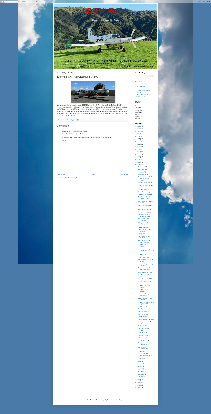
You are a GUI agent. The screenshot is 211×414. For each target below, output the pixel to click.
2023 (138, 134)
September (141, 174)
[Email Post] (78, 120)
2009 (138, 382)
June (140, 364)
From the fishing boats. (145, 209)
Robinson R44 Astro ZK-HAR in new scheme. (145, 354)
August (140, 358)
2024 (138, 131)
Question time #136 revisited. (144, 290)
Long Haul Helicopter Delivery (144, 230)
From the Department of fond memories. (145, 241)
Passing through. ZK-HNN (146, 319)
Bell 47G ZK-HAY (143, 314)
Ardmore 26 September (145, 212)
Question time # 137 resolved (144, 245)
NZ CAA (138, 88)
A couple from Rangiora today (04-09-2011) (145, 343)
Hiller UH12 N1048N (144, 257)
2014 (138, 157)
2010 (138, 380)
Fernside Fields (142, 333)
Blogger (121, 400)
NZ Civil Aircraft (105, 10)
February (141, 374)
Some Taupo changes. (145, 192)
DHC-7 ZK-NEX (142, 326)
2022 (138, 136)
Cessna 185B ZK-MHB (145, 272)
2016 (138, 152)
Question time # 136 (144, 309)
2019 (138, 144)
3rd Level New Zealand (143, 84)
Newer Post (61, 174)
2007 (138, 387)
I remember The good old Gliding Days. (145, 294)
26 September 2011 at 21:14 (79, 131)
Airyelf (109, 400)
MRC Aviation (140, 86)
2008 (138, 385)
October (140, 172)
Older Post (124, 174)
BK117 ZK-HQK (142, 338)
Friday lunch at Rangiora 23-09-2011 (145, 223)
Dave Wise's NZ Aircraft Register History (143, 91)
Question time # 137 (144, 254)
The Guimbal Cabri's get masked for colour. (145, 197)
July (139, 361)
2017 (138, 149)
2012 (138, 162)
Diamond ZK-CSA (143, 340)
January (141, 377)
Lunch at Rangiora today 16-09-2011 (145, 264)
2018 (138, 146)
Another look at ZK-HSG (145, 189)
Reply (64, 140)
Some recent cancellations (143, 347)
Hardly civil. (141, 234)
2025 (138, 128)
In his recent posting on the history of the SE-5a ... (146, 250)
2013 (138, 159)
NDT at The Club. (143, 227)
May (139, 366)
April (139, 369)
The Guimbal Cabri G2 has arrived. (145, 219)
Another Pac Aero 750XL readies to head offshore (145, 178)
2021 (138, 139)
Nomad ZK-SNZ (143, 306)
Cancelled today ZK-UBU (145, 194)
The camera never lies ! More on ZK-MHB (145, 268)
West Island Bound (143, 311)
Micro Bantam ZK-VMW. (145, 279)
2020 (138, 141)
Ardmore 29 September (145, 182)
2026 (138, 126)
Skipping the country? (144, 335)
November (141, 169)
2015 (138, 154)
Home (93, 174)
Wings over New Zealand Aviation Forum (144, 95)
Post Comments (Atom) (72, 178)
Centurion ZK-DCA (143, 351)
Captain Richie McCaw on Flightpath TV (146, 303)
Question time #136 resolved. (144, 286)
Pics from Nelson (143, 316)
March (140, 371)
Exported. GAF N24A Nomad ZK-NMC (144, 215)
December (141, 167)
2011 (138, 164)
